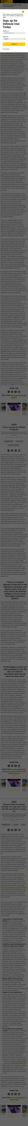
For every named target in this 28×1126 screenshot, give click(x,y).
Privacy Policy (6, 49)
